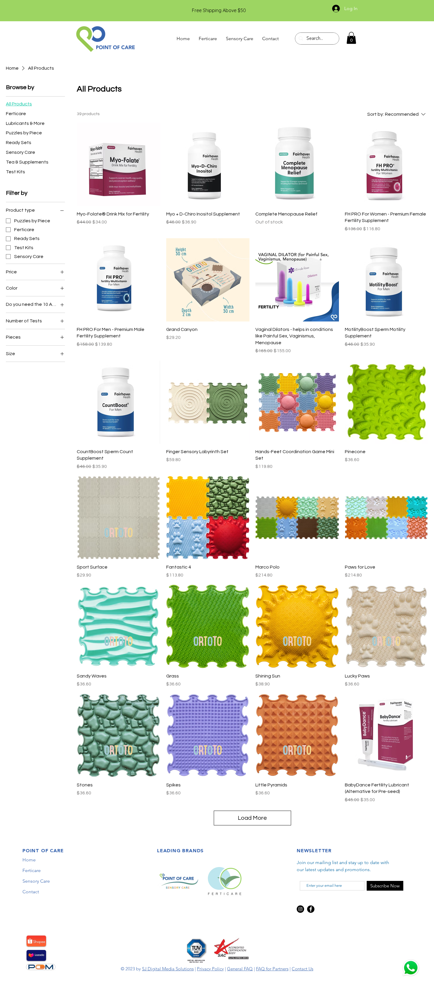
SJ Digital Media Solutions (168, 969)
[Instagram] (300, 909)
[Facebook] (310, 909)
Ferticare (31, 870)
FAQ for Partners (272, 969)
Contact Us (302, 969)
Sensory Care (36, 881)
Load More (252, 818)
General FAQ (240, 969)
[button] (207, 39)
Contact (30, 891)
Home (29, 860)
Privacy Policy (210, 969)
